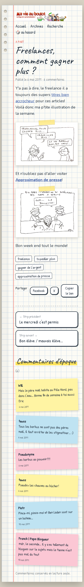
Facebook (39, 290)
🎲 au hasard (25, 32)
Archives (36, 26)
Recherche (55, 26)
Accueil (21, 26)
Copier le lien (69, 291)
